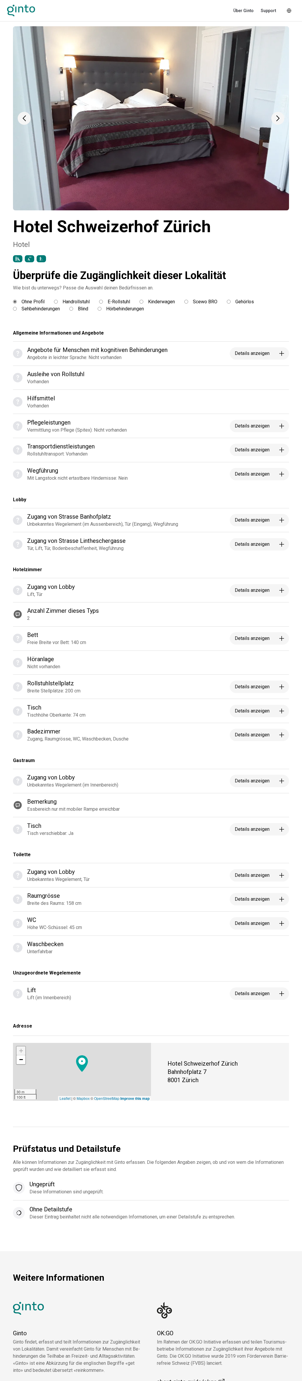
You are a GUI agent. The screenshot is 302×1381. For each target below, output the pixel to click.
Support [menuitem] (268, 10)
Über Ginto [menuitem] (243, 10)
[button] (24, 118)
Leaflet (65, 1098)
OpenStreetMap (106, 1098)
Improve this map (135, 1098)
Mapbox (83, 1098)
